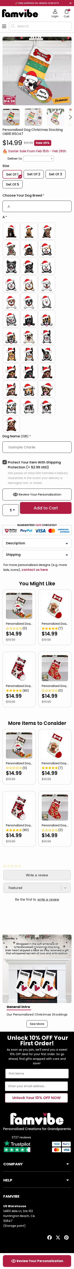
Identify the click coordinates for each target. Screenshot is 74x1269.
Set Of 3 (55, 174)
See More (37, 1024)
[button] (37, 196)
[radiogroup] (37, 327)
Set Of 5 (12, 184)
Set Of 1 (12, 174)
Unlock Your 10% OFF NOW (36, 1097)
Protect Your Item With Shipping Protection (34, 465)
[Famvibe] (20, 13)
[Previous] (3, 117)
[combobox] (40, 26)
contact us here (34, 570)
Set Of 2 (33, 174)
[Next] (70, 117)
